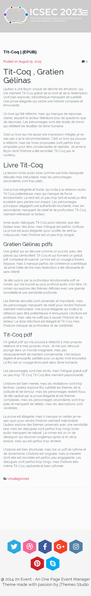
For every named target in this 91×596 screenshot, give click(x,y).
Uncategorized (18, 478)
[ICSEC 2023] (43, 15)
